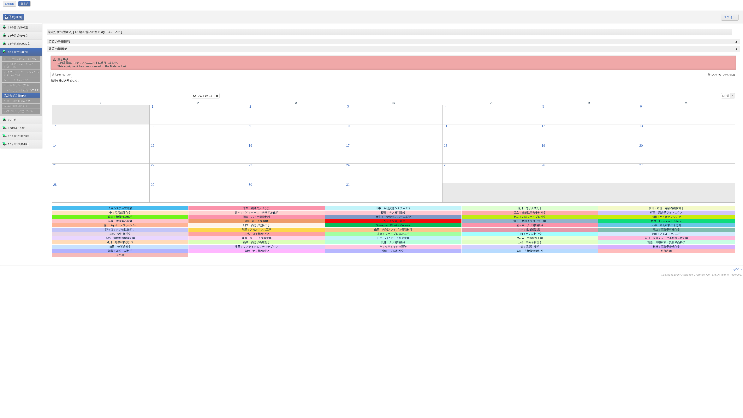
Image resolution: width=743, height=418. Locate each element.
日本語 (24, 3)
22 (152, 165)
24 (348, 165)
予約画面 (15, 17)
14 (55, 145)
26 (543, 165)
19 (543, 145)
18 (445, 145)
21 (55, 165)
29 (152, 184)
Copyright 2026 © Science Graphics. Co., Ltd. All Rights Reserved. (701, 274)
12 (543, 126)
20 (641, 145)
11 (445, 126)
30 (250, 184)
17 (348, 145)
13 (641, 126)
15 (152, 145)
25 (445, 165)
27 (641, 165)
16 (250, 145)
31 (348, 184)
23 (250, 165)
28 (55, 184)
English (9, 3)
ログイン (729, 17)
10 (348, 126)
